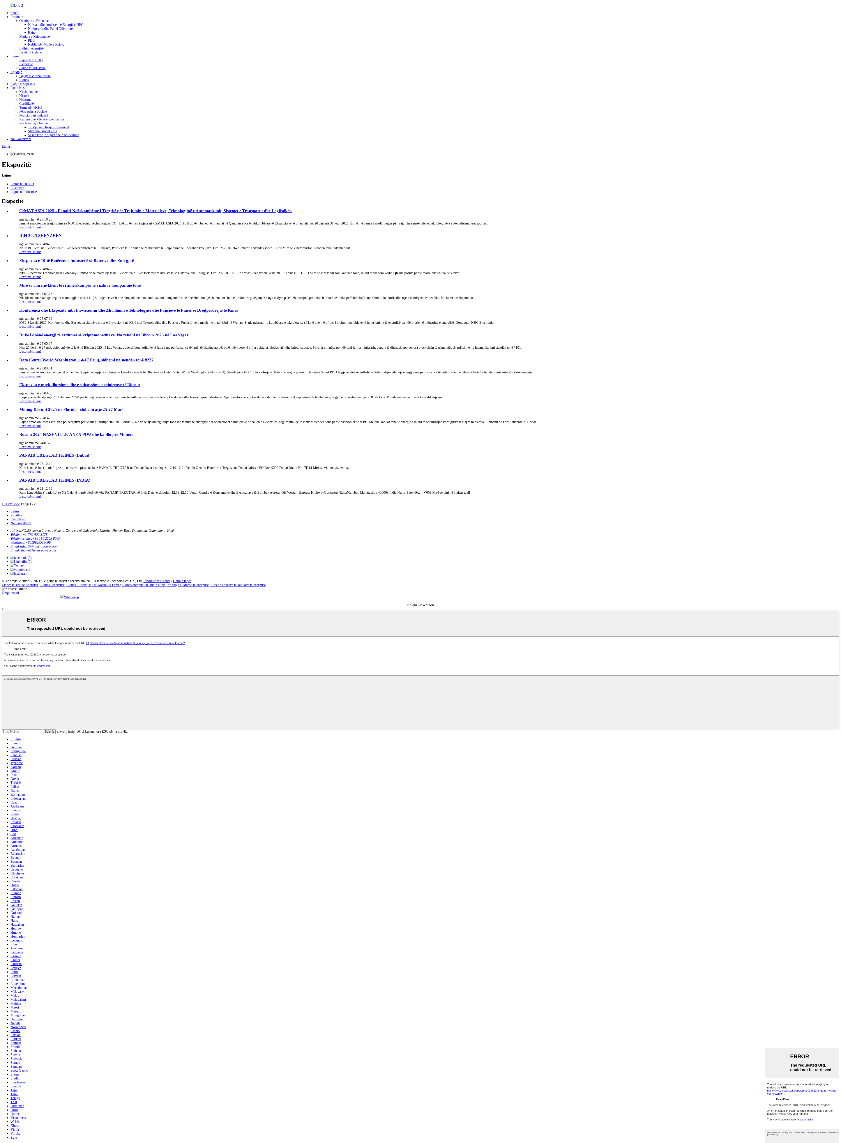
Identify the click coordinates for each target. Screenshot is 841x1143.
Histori (24, 95)
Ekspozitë (26, 64)
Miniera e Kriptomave (34, 36)
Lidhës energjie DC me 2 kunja (144, 585)
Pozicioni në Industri (33, 115)
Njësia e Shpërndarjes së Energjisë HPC (55, 24)
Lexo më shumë (30, 227)
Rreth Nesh (18, 88)
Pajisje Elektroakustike (35, 76)
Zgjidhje (16, 72)
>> (18, 504)
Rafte (31, 32)
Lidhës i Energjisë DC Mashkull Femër (93, 585)
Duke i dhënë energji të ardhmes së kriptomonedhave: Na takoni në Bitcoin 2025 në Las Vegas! (104, 335)
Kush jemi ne (28, 92)
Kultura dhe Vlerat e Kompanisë (41, 119)
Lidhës (24, 80)
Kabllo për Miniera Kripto (46, 44)
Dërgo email (10, 593)
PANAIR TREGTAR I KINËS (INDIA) (54, 480)
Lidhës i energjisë (31, 48)
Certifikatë (26, 103)
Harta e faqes (182, 581)
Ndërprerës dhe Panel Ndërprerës (51, 28)
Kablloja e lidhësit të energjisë (188, 585)
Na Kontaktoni (21, 139)
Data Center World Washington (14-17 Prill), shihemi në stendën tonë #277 (86, 360)
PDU (31, 40)
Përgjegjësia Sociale (33, 111)
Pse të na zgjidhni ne (33, 123)
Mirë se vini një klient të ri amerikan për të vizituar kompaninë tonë (80, 285)
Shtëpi (15, 13)
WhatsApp (71, 597)
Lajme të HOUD (31, 60)
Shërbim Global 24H (42, 131)
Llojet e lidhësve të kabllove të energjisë (238, 585)
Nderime (25, 99)
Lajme (15, 56)
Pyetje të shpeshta (23, 84)
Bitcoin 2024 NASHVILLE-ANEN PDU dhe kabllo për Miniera (76, 434)
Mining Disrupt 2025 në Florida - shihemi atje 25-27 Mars (71, 409)
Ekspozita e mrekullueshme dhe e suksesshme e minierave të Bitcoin (79, 384)
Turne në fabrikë (30, 107)
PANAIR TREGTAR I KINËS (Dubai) (54, 455)
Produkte (17, 17)
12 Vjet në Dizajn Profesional (48, 127)
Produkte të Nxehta (156, 581)
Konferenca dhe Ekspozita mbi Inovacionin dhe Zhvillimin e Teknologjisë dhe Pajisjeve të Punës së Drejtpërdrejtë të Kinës (128, 310)
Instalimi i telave (30, 52)
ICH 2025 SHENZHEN (40, 235)
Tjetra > (10, 504)
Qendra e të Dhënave (34, 21)
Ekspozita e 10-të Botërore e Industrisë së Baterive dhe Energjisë (76, 260)
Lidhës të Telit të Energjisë (20, 585)
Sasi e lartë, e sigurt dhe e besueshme (53, 135)
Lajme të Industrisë (32, 68)
